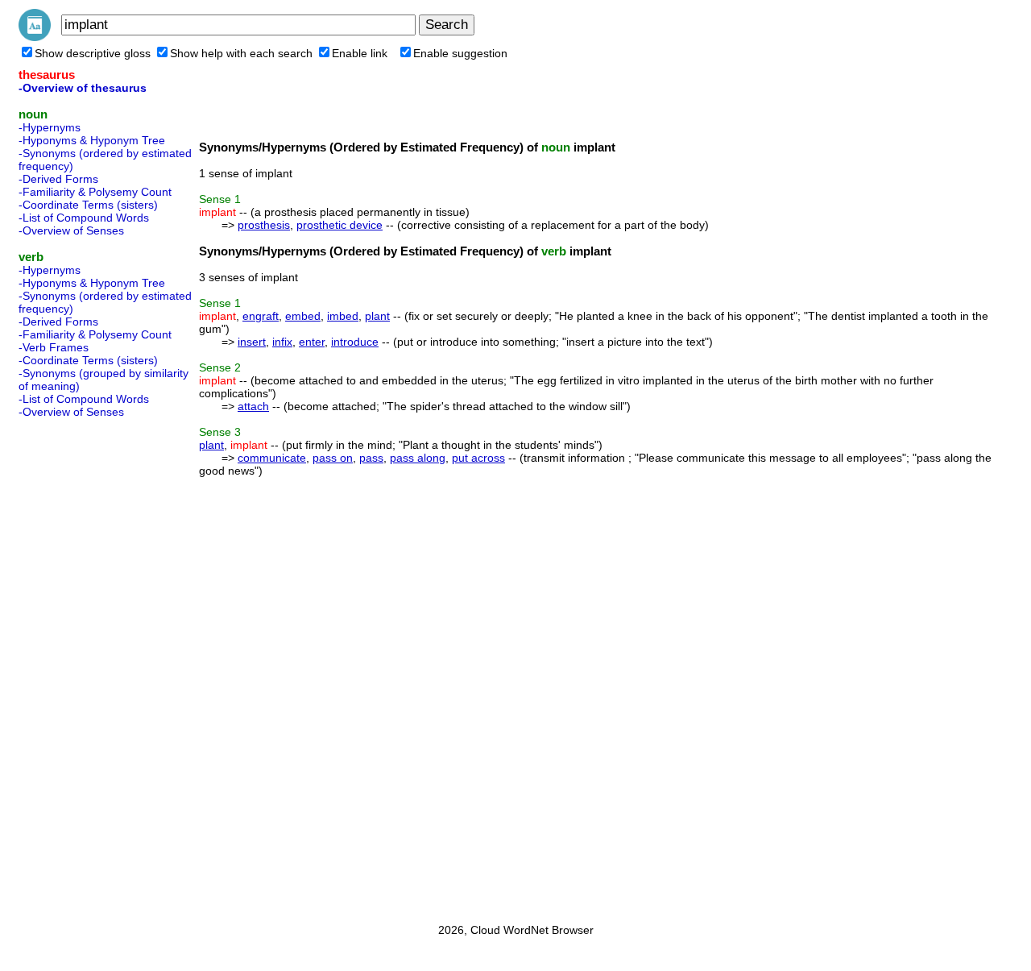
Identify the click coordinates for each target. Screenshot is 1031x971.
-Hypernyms (50, 127)
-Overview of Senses (71, 230)
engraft (260, 315)
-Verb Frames (54, 347)
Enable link (359, 53)
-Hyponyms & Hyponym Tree (92, 140)
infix (282, 341)
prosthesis (264, 224)
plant (377, 315)
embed (303, 315)
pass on (333, 457)
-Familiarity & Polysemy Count (95, 191)
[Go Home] (35, 37)
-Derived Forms (58, 178)
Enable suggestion (460, 53)
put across (478, 457)
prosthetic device (339, 224)
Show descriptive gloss (93, 53)
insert (252, 341)
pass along (417, 457)
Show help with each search (241, 53)
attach (253, 406)
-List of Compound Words (84, 217)
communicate (272, 457)
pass (371, 457)
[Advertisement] (83, 665)
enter (312, 341)
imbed (342, 315)
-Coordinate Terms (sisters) (88, 204)
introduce (355, 341)
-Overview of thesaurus (83, 87)
